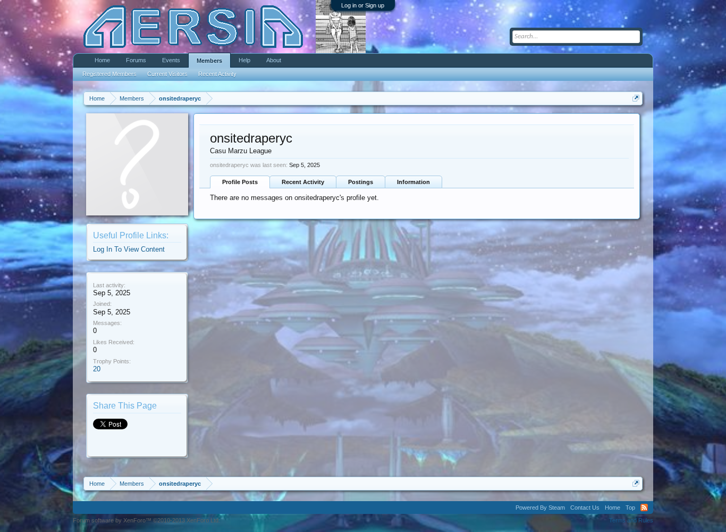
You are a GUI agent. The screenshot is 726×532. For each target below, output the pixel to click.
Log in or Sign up (362, 5)
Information (413, 182)
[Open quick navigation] (635, 98)
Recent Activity (303, 182)
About (273, 60)
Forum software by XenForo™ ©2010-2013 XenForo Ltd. (146, 520)
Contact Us (585, 507)
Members (209, 60)
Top (630, 507)
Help (244, 60)
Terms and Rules (631, 520)
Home (102, 60)
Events (171, 60)
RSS (644, 507)
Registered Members (109, 74)
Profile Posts (240, 182)
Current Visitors (167, 74)
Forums (136, 60)
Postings (360, 182)
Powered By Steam (540, 507)
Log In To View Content (129, 249)
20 (96, 369)
